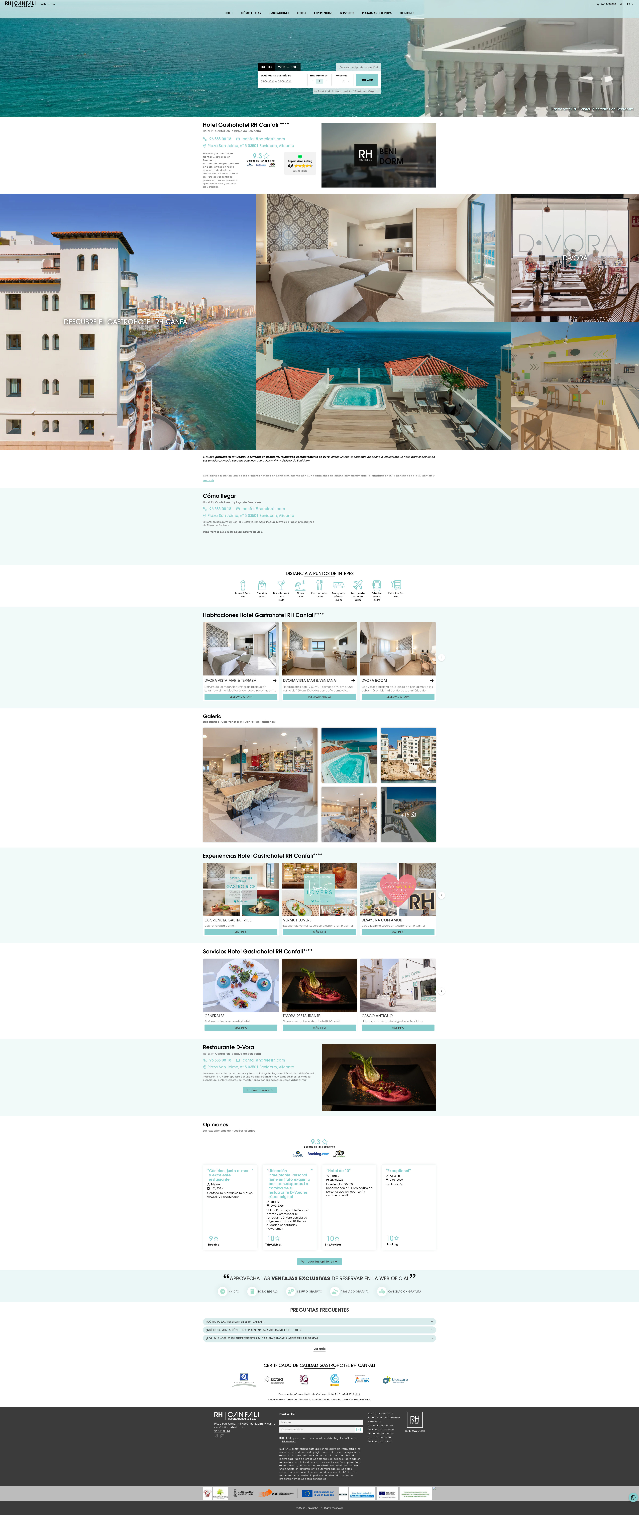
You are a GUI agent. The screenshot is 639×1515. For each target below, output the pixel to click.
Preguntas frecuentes (381, 1433)
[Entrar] (621, 4)
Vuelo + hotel (288, 67)
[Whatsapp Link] (633, 1497)
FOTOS (301, 13)
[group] (207, 1493)
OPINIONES (407, 13)
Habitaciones (318, 75)
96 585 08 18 (220, 139)
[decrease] (313, 81)
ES (628, 4)
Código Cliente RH (379, 1437)
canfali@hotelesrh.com (264, 139)
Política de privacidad (382, 1429)
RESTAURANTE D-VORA (377, 13)
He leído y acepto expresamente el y (319, 1440)
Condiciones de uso (380, 1425)
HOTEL (229, 13)
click (357, 1394)
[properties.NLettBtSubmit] (359, 1430)
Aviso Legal (334, 1438)
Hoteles (266, 67)
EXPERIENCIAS (323, 13)
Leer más (208, 480)
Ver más (319, 1349)
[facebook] (216, 1436)
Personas (341, 75)
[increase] (326, 81)
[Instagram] (222, 1436)
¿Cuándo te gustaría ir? (276, 75)
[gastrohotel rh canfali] (20, 4)
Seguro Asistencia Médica (384, 1417)
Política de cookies (380, 1441)
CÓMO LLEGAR (251, 13)
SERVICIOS (347, 13)
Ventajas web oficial (380, 1413)
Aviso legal (374, 1421)
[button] (441, 657)
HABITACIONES (279, 13)
